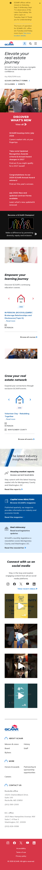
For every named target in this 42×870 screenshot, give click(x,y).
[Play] (21, 606)
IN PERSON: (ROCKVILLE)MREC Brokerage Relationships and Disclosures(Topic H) (19, 315)
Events (21, 84)
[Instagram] (8, 584)
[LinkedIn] (34, 584)
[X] (21, 584)
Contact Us (15, 785)
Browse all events (25, 439)
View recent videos (26, 589)
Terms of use (21, 852)
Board (7, 748)
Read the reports (13, 489)
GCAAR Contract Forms (16, 81)
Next (33, 298)
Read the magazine (14, 517)
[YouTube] (27, 584)
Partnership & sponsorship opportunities (30, 770)
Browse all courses (27, 337)
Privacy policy (21, 856)
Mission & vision (12, 744)
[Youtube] (27, 843)
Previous (8, 298)
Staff (26, 748)
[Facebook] (14, 584)
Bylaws (8, 752)
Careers (8, 776)
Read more (10, 321)
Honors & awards (12, 767)
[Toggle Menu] (35, 43)
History (27, 744)
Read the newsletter (14, 548)
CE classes (10, 84)
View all (20, 124)
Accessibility (21, 848)
